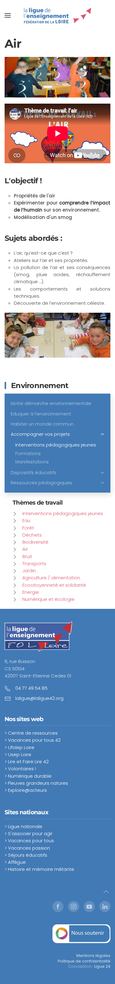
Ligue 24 (102, 966)
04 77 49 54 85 (31, 688)
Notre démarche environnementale (51, 403)
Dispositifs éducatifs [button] (33, 472)
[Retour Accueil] (57, 15)
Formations (28, 453)
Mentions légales (93, 955)
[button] (8, 15)
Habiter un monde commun (42, 424)
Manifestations (32, 461)
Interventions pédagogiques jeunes (55, 445)
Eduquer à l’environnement (41, 414)
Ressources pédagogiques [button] (41, 482)
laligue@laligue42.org (39, 698)
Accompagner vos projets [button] (40, 434)
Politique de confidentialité (84, 961)
